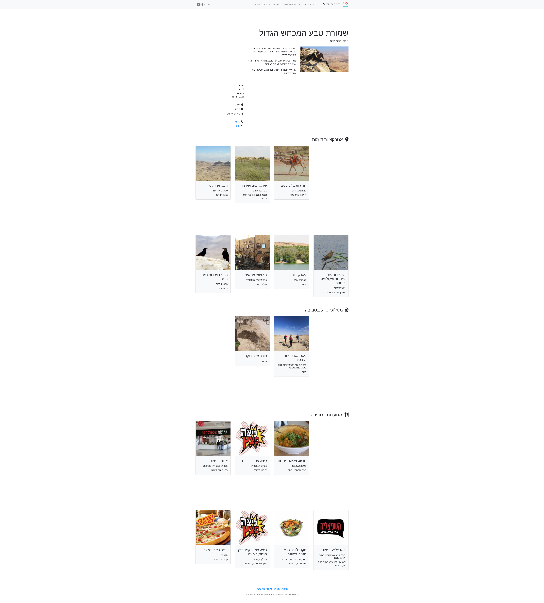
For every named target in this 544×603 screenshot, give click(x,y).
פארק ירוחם (297, 275)
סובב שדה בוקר (256, 356)
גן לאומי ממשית (256, 275)
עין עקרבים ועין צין (254, 185)
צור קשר (261, 588)
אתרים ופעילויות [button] (292, 4)
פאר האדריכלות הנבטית (295, 358)
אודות (257, 4)
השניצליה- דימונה (333, 550)
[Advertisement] (272, 19)
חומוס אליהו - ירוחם (292, 461)
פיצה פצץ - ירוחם (254, 461)
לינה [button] (309, 4)
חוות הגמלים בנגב (293, 185)
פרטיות (284, 588)
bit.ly (237, 126)
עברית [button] (206, 4)
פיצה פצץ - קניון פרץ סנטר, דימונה (252, 552)
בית (314, 4)
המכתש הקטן (218, 185)
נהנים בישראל (331, 4)
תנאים (277, 588)
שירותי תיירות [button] (272, 4)
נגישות (269, 588)
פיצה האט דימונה (215, 550)
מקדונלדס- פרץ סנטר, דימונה (295, 552)
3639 (237, 121)
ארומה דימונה (218, 461)
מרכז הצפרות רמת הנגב (214, 277)
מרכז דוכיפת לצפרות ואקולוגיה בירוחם (333, 279)
